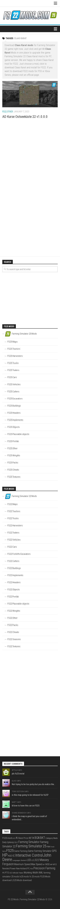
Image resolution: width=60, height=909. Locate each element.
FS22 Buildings (14, 568)
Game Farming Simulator (40, 851)
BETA (31, 838)
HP (4, 855)
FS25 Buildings (14, 405)
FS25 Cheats (13, 469)
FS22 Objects (13, 589)
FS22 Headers (13, 582)
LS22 (36, 860)
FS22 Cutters (13, 561)
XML (41, 872)
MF (44, 865)
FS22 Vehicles (13, 539)
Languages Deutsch (19, 860)
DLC (16, 842)
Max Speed (36, 864)
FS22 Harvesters (15, 525)
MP (51, 864)
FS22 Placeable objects (18, 603)
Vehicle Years (17, 872)
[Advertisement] (30, 157)
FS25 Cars (12, 377)
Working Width (31, 872)
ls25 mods (24, 876)
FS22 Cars (12, 546)
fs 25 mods (34, 876)
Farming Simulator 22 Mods (32, 899)
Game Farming (20, 851)
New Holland (21, 868)
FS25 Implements (15, 420)
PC (28, 868)
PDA (31, 869)
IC (13, 855)
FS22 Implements (15, 575)
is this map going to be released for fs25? (30, 795)
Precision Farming (44, 868)
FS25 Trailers (13, 370)
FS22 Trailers (13, 532)
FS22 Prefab (13, 596)
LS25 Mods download (22, 880)
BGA (37, 838)
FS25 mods (7, 838)
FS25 (10, 850)
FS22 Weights (13, 610)
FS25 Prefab (13, 441)
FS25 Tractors (13, 348)
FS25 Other (12, 448)
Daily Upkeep (8, 842)
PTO (7, 872)
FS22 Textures (13, 646)
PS (3, 873)
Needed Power (9, 868)
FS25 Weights (13, 455)
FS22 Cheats (13, 632)
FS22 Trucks (13, 518)
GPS (54, 850)
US (10, 872)
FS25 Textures (13, 476)
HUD (10, 855)
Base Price (23, 838)
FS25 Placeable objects (18, 434)
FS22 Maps (12, 504)
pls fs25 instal (18, 773)
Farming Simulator (28, 842)
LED (29, 860)
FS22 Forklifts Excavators (18, 554)
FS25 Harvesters (15, 356)
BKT (42, 838)
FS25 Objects (13, 427)
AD (14, 838)
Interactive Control (29, 855)
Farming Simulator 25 (31, 846)
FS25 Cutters (13, 391)
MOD (47, 864)
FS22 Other (7, 111)
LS (32, 860)
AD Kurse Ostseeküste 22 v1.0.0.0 (25, 117)
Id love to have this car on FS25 (25, 805)
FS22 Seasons (14, 639)
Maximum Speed (22, 864)
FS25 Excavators (14, 398)
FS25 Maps (12, 341)
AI (17, 837)
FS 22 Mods (13, 899)
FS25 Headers (13, 412)
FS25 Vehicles (13, 384)
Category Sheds (52, 838)
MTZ (55, 864)
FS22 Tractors (13, 511)
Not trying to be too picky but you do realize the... (33, 784)
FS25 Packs (12, 462)
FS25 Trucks (13, 363)
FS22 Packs (12, 625)
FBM (48, 847)
